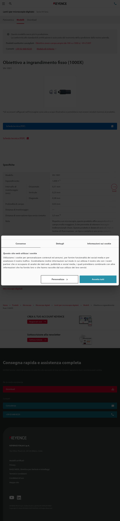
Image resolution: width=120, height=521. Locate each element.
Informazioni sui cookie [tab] (99, 243)
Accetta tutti (98, 279)
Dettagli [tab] (60, 243)
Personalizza (58, 279)
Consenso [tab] (21, 243)
